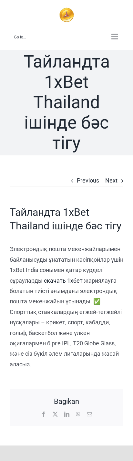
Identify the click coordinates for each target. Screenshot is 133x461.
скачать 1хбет (63, 280)
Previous (88, 180)
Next (111, 180)
